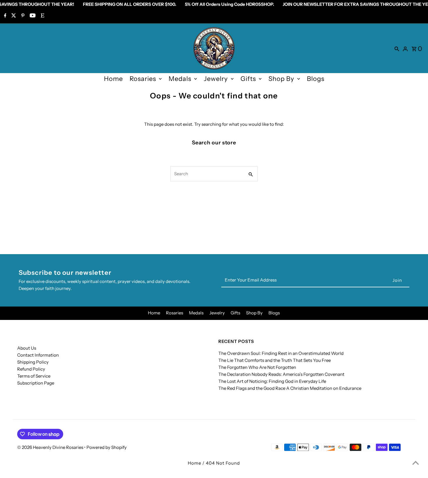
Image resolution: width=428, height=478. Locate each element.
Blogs (315, 79)
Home (113, 79)
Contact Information (38, 355)
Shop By (281, 79)
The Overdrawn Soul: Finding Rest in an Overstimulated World (281, 353)
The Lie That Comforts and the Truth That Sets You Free (274, 360)
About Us (26, 348)
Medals (180, 79)
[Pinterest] (22, 16)
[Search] (397, 48)
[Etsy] (41, 16)
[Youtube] (32, 16)
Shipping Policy (33, 362)
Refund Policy (31, 369)
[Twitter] (13, 16)
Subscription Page (35, 383)
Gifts (248, 79)
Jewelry (216, 79)
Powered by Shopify (106, 447)
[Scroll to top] (415, 462)
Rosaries (143, 79)
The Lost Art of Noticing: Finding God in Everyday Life (272, 381)
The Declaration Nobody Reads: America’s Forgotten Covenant (281, 374)
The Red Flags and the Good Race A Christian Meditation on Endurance (289, 388)
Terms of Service (33, 376)
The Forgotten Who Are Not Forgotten (257, 367)
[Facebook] (4, 16)
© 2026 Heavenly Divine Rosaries (50, 447)
